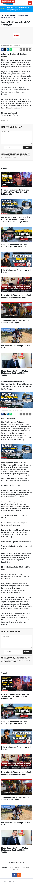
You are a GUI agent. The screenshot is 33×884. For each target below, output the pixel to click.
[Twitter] (5, 49)
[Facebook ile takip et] (14, 875)
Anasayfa (6, 15)
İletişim (17, 867)
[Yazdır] (21, 49)
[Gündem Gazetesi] (8, 2)
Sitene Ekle (16, 869)
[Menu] (29, 3)
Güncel (13, 15)
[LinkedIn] (8, 49)
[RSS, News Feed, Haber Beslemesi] (19, 875)
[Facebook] (2, 49)
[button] (24, 49)
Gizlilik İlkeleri (25, 867)
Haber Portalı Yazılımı (10, 881)
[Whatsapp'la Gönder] (11, 49)
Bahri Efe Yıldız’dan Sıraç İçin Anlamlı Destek (18, 9)
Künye (11, 867)
